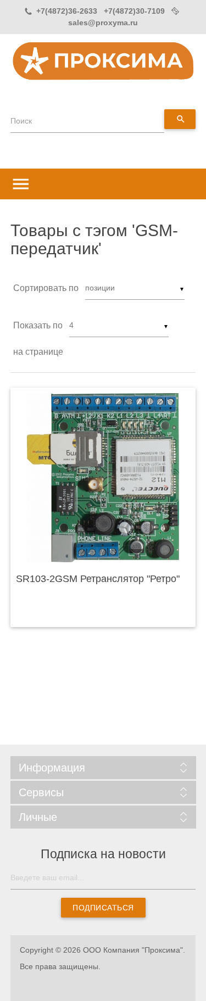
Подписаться (103, 907)
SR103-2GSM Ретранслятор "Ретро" (98, 578)
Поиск (21, 120)
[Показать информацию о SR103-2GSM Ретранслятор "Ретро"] (103, 477)
